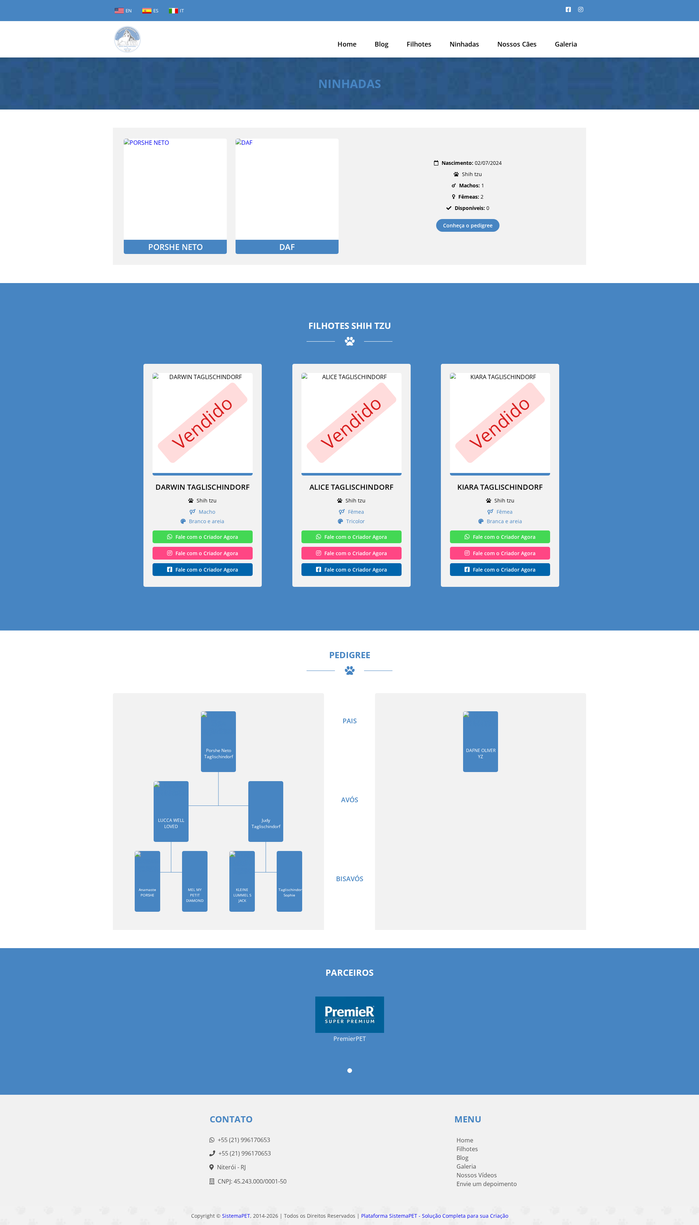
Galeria (466, 1166)
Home (346, 44)
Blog (463, 1158)
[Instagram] (580, 9)
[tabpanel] (349, 1017)
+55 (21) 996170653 (243, 1140)
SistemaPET (236, 1215)
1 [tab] (349, 1070)
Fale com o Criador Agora (206, 536)
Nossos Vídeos (477, 1175)
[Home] (127, 39)
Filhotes (419, 44)
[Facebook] (568, 9)
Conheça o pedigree (468, 225)
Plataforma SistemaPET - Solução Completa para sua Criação (434, 1215)
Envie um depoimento (487, 1184)
